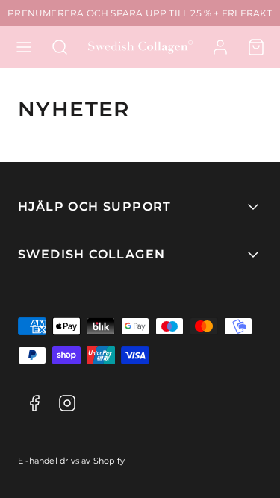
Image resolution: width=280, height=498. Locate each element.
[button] (24, 47)
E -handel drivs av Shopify (71, 461)
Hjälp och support (95, 206)
